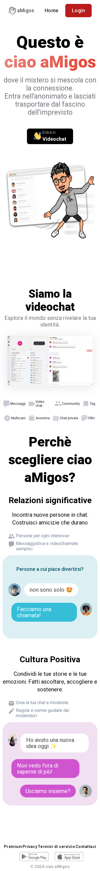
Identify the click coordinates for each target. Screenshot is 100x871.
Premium (13, 846)
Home (52, 10)
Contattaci (86, 846)
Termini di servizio (56, 846)
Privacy (30, 846)
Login (78, 10)
